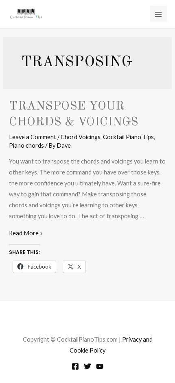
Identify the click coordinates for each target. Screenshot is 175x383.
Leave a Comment (32, 136)
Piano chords (26, 145)
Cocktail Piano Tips (128, 136)
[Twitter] (87, 366)
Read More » (26, 233)
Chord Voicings (81, 136)
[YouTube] (99, 366)
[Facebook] (75, 366)
